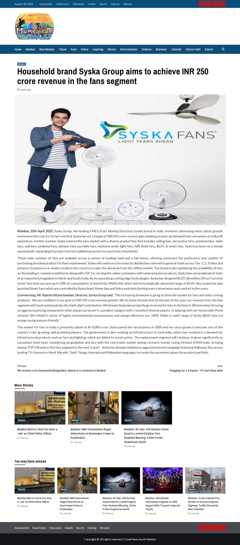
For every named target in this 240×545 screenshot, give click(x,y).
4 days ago (131, 446)
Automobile (46, 3)
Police (84, 49)
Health (92, 3)
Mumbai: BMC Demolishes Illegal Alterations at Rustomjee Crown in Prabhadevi (92, 433)
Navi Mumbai (46, 49)
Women (128, 3)
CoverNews (131, 539)
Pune (74, 49)
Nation (112, 49)
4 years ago (25, 89)
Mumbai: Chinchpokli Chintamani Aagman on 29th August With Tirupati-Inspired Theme (162, 503)
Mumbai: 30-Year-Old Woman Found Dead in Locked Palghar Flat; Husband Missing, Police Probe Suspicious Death (146, 435)
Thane (62, 49)
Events (209, 49)
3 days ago (24, 438)
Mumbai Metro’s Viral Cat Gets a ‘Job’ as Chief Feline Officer (37, 431)
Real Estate (62, 3)
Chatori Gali (193, 49)
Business (161, 49)
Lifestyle (176, 49)
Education (78, 3)
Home (18, 49)
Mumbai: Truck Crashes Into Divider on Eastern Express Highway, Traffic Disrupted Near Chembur (204, 503)
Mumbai (30, 49)
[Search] (223, 49)
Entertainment (128, 49)
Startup (115, 3)
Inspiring (98, 49)
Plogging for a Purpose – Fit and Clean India (196, 368)
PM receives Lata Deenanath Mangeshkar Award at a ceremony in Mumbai (61, 368)
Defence (146, 49)
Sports (103, 3)
